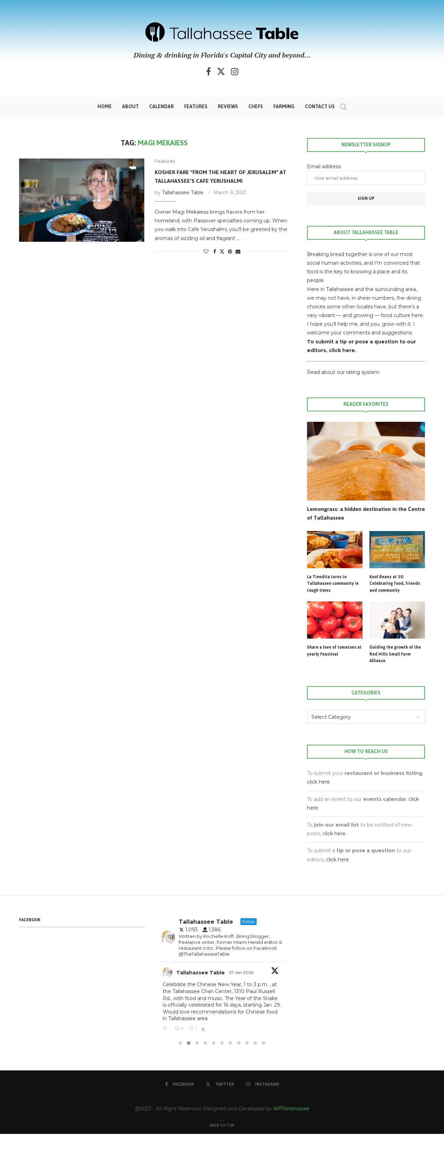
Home (104, 106)
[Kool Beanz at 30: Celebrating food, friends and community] (397, 549)
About (130, 106)
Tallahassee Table (183, 192)
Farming (283, 106)
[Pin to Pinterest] (230, 251)
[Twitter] (221, 71)
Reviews (228, 106)
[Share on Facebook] (214, 251)
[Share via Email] (238, 251)
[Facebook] (208, 71)
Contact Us (320, 106)
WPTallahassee (291, 1108)
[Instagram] (234, 71)
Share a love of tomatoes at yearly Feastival (334, 651)
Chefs (255, 106)
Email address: (324, 166)
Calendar (161, 106)
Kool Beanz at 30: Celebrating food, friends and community (394, 584)
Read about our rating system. (344, 372)
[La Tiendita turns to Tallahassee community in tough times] (334, 549)
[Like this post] (206, 251)
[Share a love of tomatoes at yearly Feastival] (334, 620)
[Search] (343, 107)
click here (318, 782)
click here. (342, 350)
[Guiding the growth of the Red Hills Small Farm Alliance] (397, 620)
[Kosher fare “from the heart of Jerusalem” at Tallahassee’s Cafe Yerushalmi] (81, 200)
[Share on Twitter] (222, 251)
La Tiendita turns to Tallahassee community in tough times (333, 584)
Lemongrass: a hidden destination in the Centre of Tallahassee (366, 513)
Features (195, 106)
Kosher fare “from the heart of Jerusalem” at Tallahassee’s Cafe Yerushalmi (220, 176)
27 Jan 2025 (241, 972)
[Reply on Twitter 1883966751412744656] (167, 1029)
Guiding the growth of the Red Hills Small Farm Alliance (395, 654)
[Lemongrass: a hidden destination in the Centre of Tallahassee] (366, 461)
